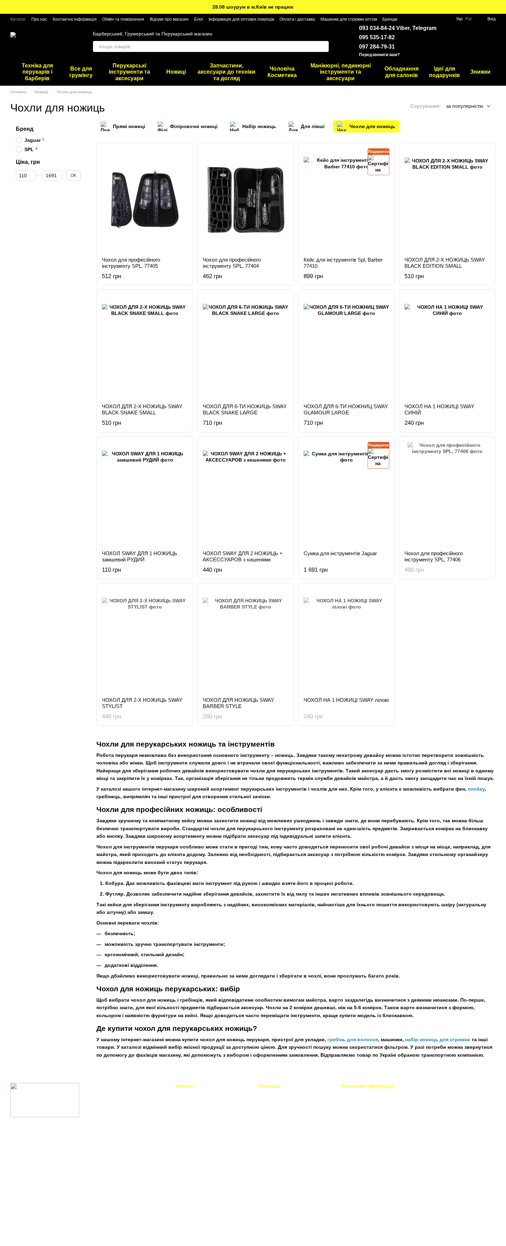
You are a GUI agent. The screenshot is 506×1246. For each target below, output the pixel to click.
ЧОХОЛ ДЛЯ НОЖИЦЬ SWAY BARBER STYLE (238, 703)
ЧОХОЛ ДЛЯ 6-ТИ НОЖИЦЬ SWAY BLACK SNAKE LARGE (245, 409)
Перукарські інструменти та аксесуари (129, 72)
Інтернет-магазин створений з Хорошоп (47, 1231)
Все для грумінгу (81, 72)
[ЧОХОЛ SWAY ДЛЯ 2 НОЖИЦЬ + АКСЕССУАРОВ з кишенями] (245, 493)
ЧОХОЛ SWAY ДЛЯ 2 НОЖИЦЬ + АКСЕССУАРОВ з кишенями (243, 556)
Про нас (39, 19)
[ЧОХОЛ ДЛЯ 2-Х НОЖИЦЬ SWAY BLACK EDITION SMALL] (447, 200)
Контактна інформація (75, 19)
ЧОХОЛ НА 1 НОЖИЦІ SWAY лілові (346, 700)
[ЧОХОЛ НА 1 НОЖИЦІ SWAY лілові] (346, 640)
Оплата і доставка (297, 19)
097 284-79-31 (377, 47)
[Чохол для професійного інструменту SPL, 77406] (447, 493)
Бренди (389, 19)
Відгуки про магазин (169, 19)
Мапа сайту (270, 1195)
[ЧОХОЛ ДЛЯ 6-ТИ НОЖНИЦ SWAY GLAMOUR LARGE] (346, 346)
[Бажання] (454, 41)
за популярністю (464, 106)
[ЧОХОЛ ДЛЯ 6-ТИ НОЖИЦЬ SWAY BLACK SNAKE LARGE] (245, 346)
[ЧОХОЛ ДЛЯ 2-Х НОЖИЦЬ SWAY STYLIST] (145, 640)
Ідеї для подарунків (444, 72)
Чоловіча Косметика (282, 72)
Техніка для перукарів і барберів (37, 72)
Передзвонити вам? (379, 54)
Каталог (18, 19)
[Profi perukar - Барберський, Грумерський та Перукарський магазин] (44, 1099)
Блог (198, 19)
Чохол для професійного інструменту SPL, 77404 (232, 263)
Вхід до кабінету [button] (276, 1095)
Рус (468, 19)
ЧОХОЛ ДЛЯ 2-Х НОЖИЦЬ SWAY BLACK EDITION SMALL (444, 263)
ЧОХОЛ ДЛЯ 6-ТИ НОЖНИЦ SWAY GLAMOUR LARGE (346, 409)
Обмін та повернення (123, 19)
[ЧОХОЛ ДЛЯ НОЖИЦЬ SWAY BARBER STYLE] (245, 640)
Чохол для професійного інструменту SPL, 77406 (433, 556)
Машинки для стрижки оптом (348, 19)
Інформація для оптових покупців (241, 19)
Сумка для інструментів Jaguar (340, 553)
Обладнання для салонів (401, 72)
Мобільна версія (34, 1144)
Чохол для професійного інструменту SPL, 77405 (131, 263)
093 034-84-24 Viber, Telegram (397, 28)
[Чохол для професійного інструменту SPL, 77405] (145, 200)
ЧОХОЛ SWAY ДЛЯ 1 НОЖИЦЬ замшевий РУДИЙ (139, 556)
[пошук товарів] (323, 46)
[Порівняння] (472, 41)
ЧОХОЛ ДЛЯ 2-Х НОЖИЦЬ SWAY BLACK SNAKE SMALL (142, 409)
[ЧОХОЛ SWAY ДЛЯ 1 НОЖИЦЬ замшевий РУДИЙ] (145, 493)
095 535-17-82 (377, 37)
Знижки (480, 72)
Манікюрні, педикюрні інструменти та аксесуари (340, 72)
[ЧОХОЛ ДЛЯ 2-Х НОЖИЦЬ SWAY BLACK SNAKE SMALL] (145, 346)
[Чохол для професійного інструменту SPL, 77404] (245, 200)
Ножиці (176, 72)
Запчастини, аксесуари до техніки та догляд (226, 72)
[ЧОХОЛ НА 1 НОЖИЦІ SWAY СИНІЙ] (447, 346)
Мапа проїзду (435, 1142)
